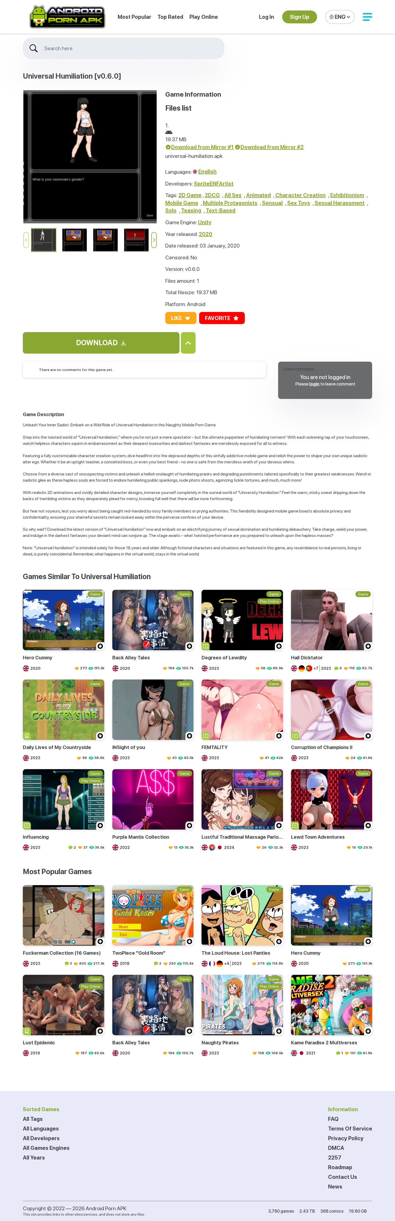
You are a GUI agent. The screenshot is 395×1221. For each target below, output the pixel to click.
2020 (205, 234)
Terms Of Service (350, 1128)
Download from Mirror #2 (272, 147)
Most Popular (134, 17)
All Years (34, 1157)
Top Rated (170, 17)
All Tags (33, 1119)
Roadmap (340, 1167)
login (314, 384)
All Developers (41, 1138)
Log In (266, 17)
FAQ (333, 1119)
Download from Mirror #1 (202, 147)
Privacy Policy (346, 1138)
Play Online (203, 17)
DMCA (336, 1148)
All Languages (41, 1128)
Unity (204, 222)
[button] (367, 17)
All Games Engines (46, 1148)
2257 (334, 1157)
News (335, 1186)
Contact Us (342, 1177)
